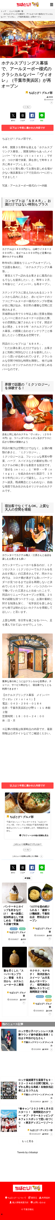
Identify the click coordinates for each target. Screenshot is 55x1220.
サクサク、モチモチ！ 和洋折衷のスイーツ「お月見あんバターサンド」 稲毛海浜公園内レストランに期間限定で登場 (40, 981)
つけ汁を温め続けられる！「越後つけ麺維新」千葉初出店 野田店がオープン (40, 913)
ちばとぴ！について (16, 1198)
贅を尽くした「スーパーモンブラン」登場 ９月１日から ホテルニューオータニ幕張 (14, 977)
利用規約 (45, 1198)
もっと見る (27, 1141)
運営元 (33, 1198)
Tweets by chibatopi (27, 1152)
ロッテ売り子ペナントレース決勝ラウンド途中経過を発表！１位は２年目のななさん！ (35, 1035)
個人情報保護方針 (20, 1202)
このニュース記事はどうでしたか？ (27, 844)
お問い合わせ (39, 1202)
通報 (28, 878)
